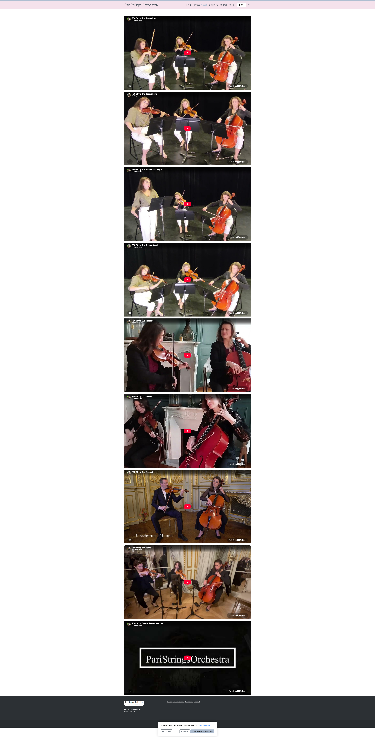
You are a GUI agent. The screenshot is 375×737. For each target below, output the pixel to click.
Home (169, 702)
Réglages (168, 731)
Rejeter (186, 731)
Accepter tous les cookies (203, 731)
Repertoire (189, 702)
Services (176, 702)
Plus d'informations (204, 725)
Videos (181, 702)
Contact (197, 702)
